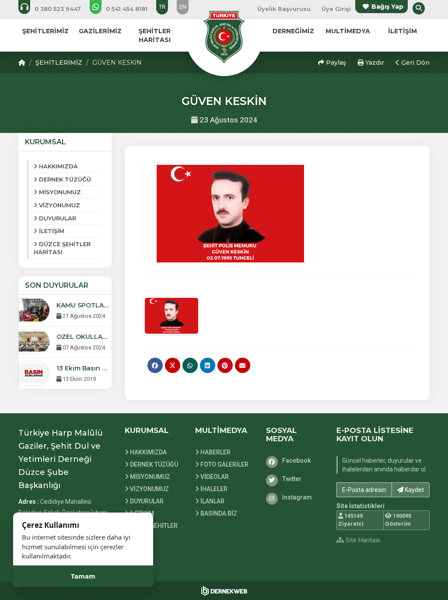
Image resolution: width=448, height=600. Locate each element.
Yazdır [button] (374, 62)
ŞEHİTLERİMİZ (58, 62)
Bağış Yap (387, 6)
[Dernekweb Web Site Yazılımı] (224, 591)
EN (182, 6)
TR (162, 6)
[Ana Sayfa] (224, 36)
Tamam (83, 576)
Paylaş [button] (335, 62)
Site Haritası (362, 540)
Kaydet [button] (413, 489)
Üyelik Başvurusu (284, 8)
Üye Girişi (336, 8)
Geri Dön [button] (414, 62)
